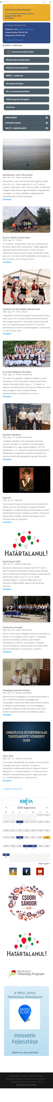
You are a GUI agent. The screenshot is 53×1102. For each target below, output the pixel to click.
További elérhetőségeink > (14, 40)
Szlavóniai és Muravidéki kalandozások (21, 309)
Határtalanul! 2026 (12, 561)
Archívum (10, 107)
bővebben (7, 199)
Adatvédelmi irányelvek (27, 1085)
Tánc (18, 311)
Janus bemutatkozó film (23, 52)
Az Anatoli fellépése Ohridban (17, 372)
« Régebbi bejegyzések (12, 789)
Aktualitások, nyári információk (18, 174)
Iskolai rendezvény (24, 177)
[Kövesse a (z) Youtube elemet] (40, 871)
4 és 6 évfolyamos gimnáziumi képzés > (19, 14)
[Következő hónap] (46, 807)
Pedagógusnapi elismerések (16, 690)
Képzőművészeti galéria (17, 68)
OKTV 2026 (8, 756)
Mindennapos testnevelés (18, 60)
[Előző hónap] (6, 807)
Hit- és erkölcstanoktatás (17, 91)
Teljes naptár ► (44, 864)
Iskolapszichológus (15, 83)
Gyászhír (7, 497)
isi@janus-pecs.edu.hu (26, 29)
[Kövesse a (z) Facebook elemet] (13, 871)
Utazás (19, 240)
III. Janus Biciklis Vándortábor (17, 237)
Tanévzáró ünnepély (12, 627)
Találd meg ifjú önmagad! (17, 99)
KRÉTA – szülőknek (14, 76)
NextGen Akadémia (12, 434)
